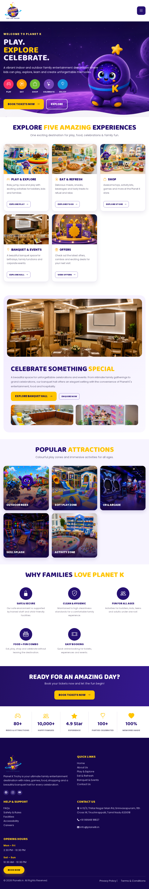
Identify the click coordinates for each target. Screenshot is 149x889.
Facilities (8, 816)
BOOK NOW (14, 870)
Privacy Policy (108, 880)
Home (81, 763)
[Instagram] (13, 792)
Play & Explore (85, 771)
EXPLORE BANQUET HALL (31, 396)
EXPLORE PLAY (17, 204)
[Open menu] (141, 10)
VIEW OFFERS (65, 274)
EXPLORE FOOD (66, 204)
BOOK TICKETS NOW (21, 104)
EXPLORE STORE (114, 204)
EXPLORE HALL (16, 274)
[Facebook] (6, 792)
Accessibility (11, 821)
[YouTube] (19, 792)
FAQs (6, 808)
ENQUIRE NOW (69, 396)
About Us (82, 767)
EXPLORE (57, 104)
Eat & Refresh (85, 775)
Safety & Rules (12, 812)
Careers (8, 825)
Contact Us (84, 784)
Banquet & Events (88, 780)
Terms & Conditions (133, 880)
